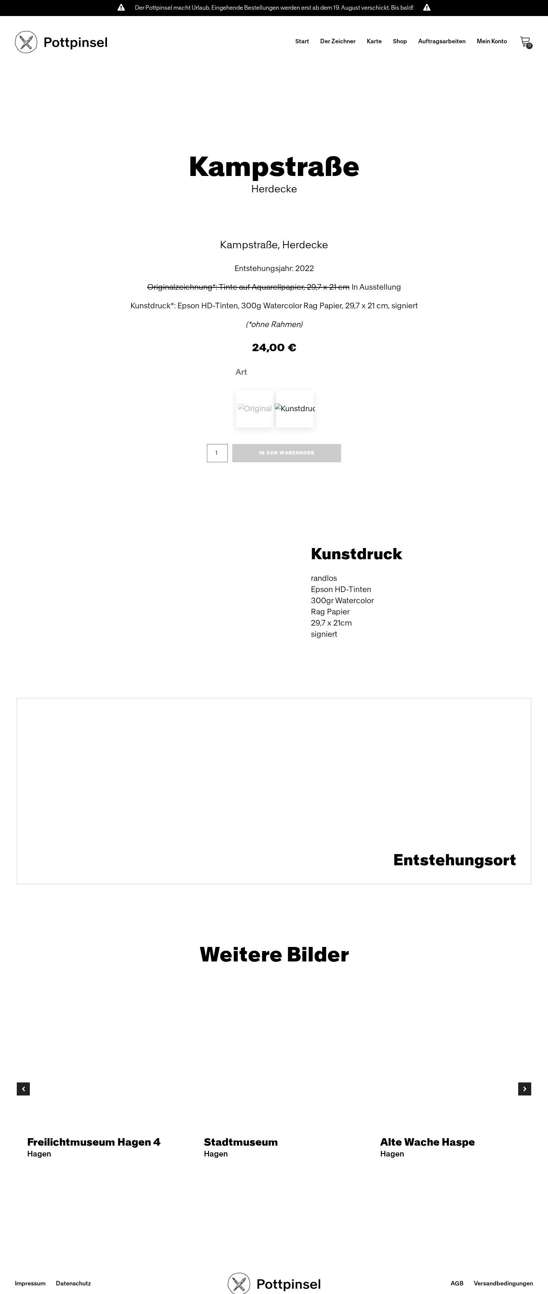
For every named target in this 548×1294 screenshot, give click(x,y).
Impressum (30, 1284)
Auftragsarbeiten (442, 41)
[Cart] (525, 42)
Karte (374, 41)
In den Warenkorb (287, 453)
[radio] (254, 409)
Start (302, 41)
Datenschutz (73, 1284)
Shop (400, 41)
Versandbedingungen (503, 1284)
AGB (457, 1284)
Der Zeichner (338, 41)
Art (241, 372)
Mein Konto (492, 41)
